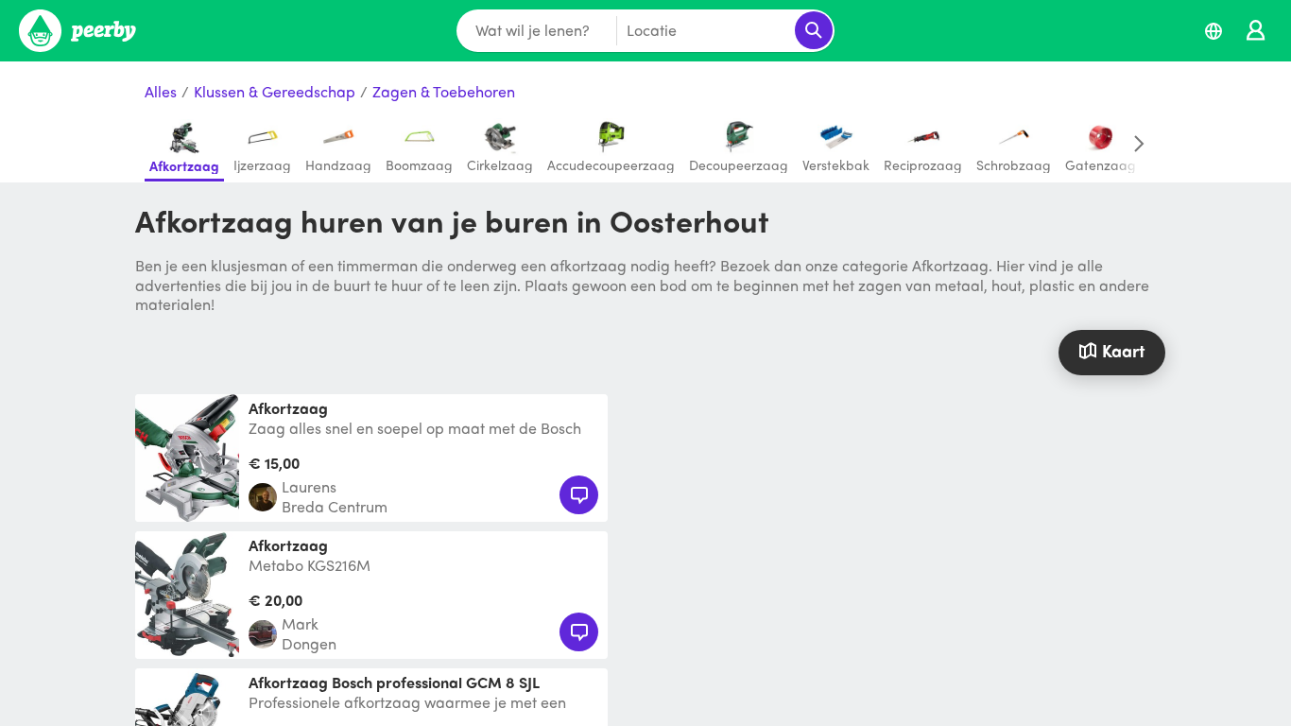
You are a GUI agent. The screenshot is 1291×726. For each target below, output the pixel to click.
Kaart (1123, 350)
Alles (161, 92)
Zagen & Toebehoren (443, 92)
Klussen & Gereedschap (274, 92)
